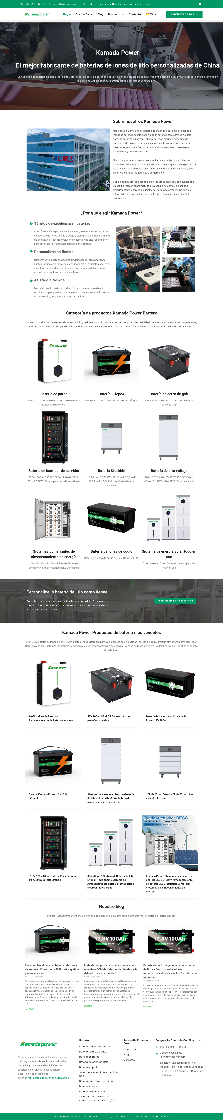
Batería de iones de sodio (111, 445)
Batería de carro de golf (169, 287)
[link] (48, 971)
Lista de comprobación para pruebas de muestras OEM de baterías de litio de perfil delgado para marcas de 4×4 (110, 863)
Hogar (67, 14)
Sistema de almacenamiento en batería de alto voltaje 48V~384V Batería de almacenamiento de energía (110, 691)
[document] (111, 1067)
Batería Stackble (111, 364)
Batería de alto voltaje (169, 364)
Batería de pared (53, 287)
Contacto (135, 14)
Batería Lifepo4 (111, 287)
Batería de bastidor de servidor (53, 364)
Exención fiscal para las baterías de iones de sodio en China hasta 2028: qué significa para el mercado (52, 863)
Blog (101, 14)
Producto (114, 14)
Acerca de (82, 14)
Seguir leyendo (38, 701)
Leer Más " (29, 903)
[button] (200, 4)
